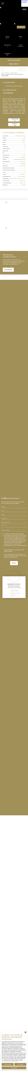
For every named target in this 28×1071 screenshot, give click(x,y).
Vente (2, 73)
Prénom (3, 507)
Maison (7, 73)
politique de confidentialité (10, 557)
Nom (2, 510)
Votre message (5, 530)
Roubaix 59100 (13, 73)
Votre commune (5, 522)
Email (2, 514)
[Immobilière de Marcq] (24, 3)
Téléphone (4, 518)
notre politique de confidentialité (9, 1061)
